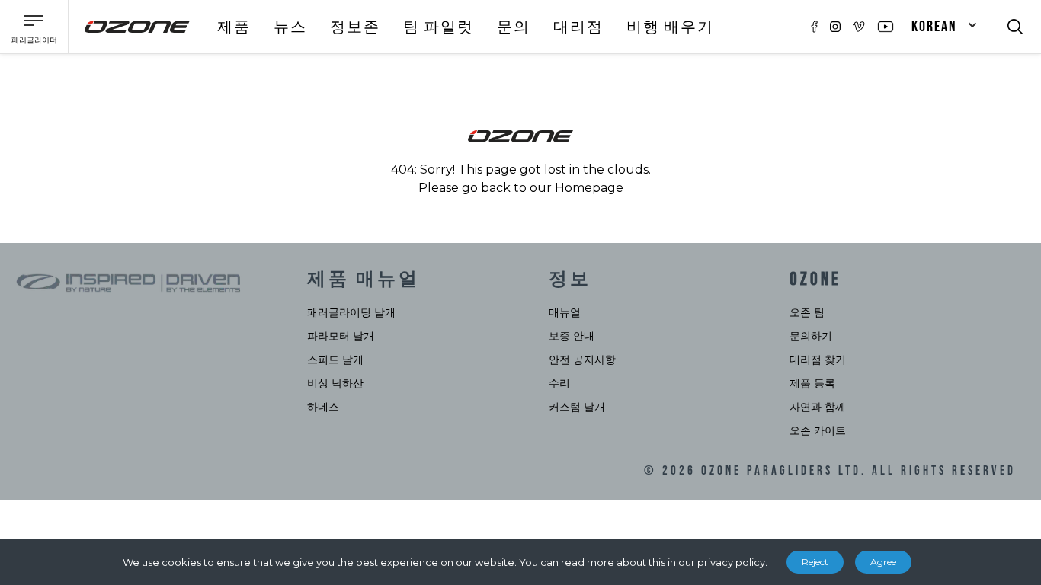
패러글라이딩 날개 (351, 312)
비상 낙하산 (335, 383)
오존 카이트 (818, 430)
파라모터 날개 (340, 336)
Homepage (589, 188)
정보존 (355, 27)
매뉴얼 (565, 312)
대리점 (578, 27)
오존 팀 (807, 312)
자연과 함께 (818, 407)
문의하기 (811, 336)
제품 (234, 27)
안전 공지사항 (582, 359)
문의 (513, 27)
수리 (559, 383)
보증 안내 (571, 336)
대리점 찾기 (818, 359)
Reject (815, 561)
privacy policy (731, 562)
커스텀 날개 (577, 407)
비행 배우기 (670, 27)
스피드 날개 (335, 359)
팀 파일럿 (438, 27)
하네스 (323, 407)
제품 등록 (812, 383)
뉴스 (290, 27)
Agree (883, 561)
